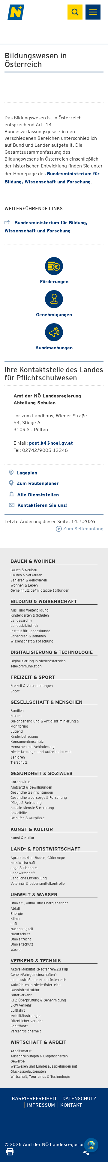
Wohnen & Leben (24, 585)
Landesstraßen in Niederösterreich (38, 979)
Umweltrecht (20, 939)
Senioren (17, 757)
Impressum (41, 1105)
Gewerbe (17, 1061)
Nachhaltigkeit (21, 929)
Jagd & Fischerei (24, 868)
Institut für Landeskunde (30, 631)
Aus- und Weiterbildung (29, 610)
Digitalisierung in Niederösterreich (38, 661)
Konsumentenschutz (27, 741)
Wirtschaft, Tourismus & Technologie (40, 1076)
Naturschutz (20, 934)
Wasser (16, 949)
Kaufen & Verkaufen (26, 575)
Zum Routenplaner (37, 483)
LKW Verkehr (21, 1005)
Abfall (15, 908)
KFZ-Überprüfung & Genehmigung (38, 1000)
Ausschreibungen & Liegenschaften (39, 1056)
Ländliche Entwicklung (28, 878)
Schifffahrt (19, 1026)
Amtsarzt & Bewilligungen (31, 787)
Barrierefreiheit (34, 1098)
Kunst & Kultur (22, 837)
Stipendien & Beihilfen (28, 636)
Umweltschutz (21, 944)
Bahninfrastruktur (25, 990)
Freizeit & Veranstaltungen (31, 685)
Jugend (16, 731)
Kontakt (71, 1105)
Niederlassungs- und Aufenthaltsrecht (41, 752)
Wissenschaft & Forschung (31, 641)
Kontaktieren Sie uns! (42, 505)
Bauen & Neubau (23, 570)
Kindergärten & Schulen (29, 615)
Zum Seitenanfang (83, 529)
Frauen (16, 715)
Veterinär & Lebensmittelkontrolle (37, 883)
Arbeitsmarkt (21, 1051)
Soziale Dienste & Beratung (32, 807)
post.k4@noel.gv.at (51, 443)
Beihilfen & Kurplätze (27, 818)
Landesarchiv (21, 620)
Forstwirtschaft (22, 862)
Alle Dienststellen (38, 495)
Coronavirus (20, 782)
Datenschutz (79, 1098)
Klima (15, 918)
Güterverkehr (21, 995)
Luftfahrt (17, 1010)
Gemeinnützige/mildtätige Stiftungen (39, 590)
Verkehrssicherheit (25, 1031)
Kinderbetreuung (24, 736)
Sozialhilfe (18, 813)
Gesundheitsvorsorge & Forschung (38, 797)
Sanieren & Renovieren (28, 580)
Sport (15, 691)
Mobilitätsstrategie (25, 1015)
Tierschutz (19, 762)
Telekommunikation (26, 666)
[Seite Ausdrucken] (9, 1154)
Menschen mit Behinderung (32, 746)
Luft (13, 923)
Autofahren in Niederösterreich (35, 985)
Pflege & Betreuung (26, 802)
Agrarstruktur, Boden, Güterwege (37, 857)
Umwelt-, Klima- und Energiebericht (39, 903)
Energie (16, 913)
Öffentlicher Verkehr (26, 1021)
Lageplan (26, 473)
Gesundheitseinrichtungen (31, 792)
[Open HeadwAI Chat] (91, 1145)
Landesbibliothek (24, 625)
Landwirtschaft (22, 873)
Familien (17, 710)
